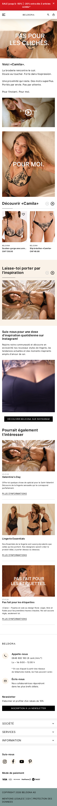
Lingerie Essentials (13, 538)
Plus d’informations (14, 493)
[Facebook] (13, 761)
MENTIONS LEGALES (13, 798)
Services (9, 732)
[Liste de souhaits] (23, 214)
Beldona (6, 245)
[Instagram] (4, 761)
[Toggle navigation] (4, 15)
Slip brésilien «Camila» (40, 248)
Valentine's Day (11, 477)
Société (8, 723)
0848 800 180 (19, 658)
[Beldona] (28, 15)
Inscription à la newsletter (28, 708)
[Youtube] (21, 761)
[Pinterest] (30, 761)
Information (11, 740)
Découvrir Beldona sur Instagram (28, 419)
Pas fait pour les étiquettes (18, 602)
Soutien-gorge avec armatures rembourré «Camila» (14, 248)
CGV (28, 798)
